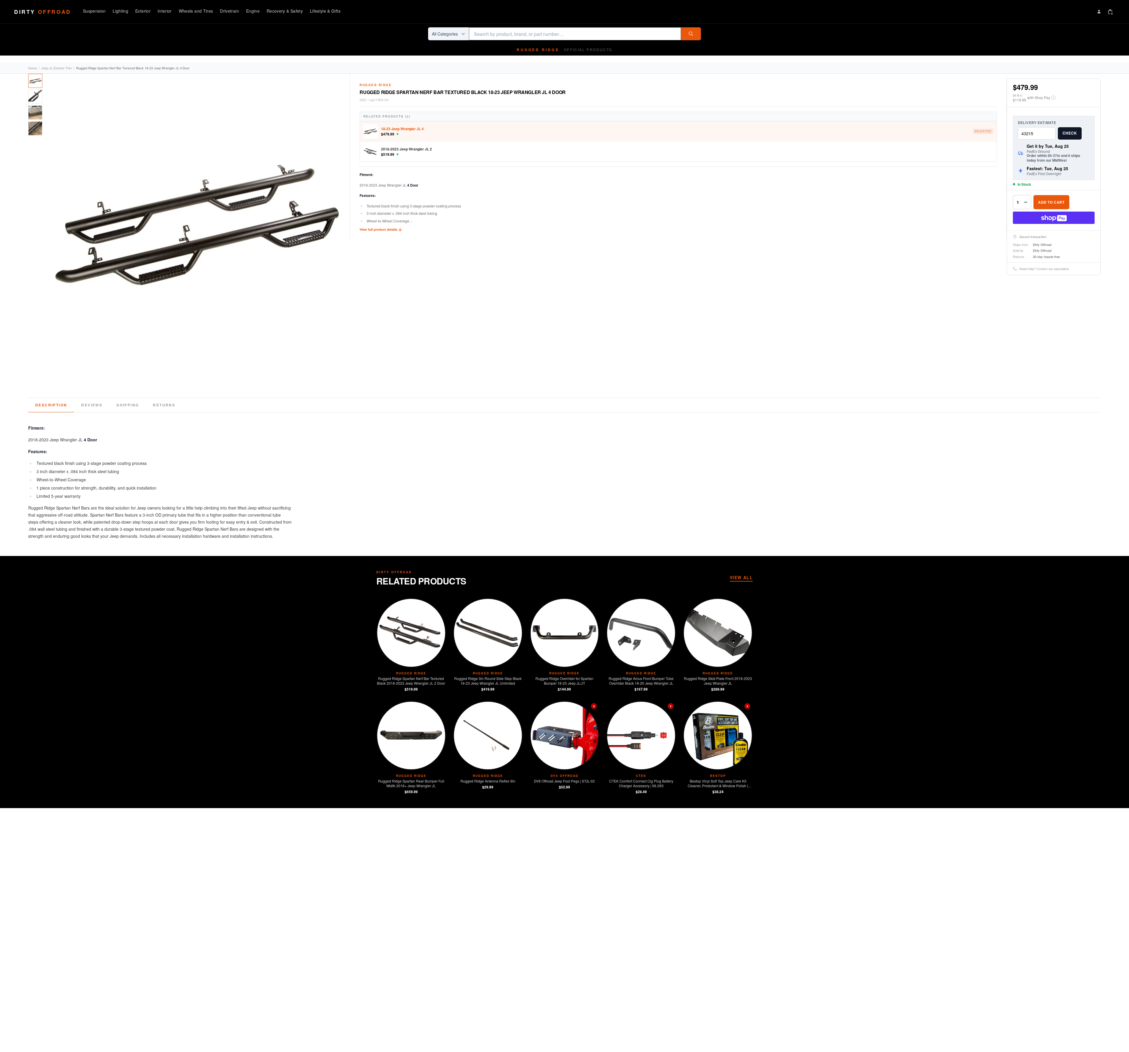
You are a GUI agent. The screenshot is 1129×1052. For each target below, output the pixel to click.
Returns (164, 405)
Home (32, 68)
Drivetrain (229, 11)
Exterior (143, 11)
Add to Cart (1051, 202)
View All (741, 577)
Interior (165, 11)
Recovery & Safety (285, 11)
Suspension (94, 11)
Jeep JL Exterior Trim (56, 68)
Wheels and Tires (196, 11)
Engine (253, 11)
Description (51, 405)
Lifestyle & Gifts (325, 11)
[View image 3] (35, 112)
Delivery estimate (1037, 122)
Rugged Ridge (376, 85)
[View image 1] (35, 81)
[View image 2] (35, 97)
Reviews (91, 405)
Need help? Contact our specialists (1044, 268)
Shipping (127, 405)
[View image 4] (35, 128)
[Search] (691, 33)
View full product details (378, 229)
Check (1070, 133)
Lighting (120, 11)
